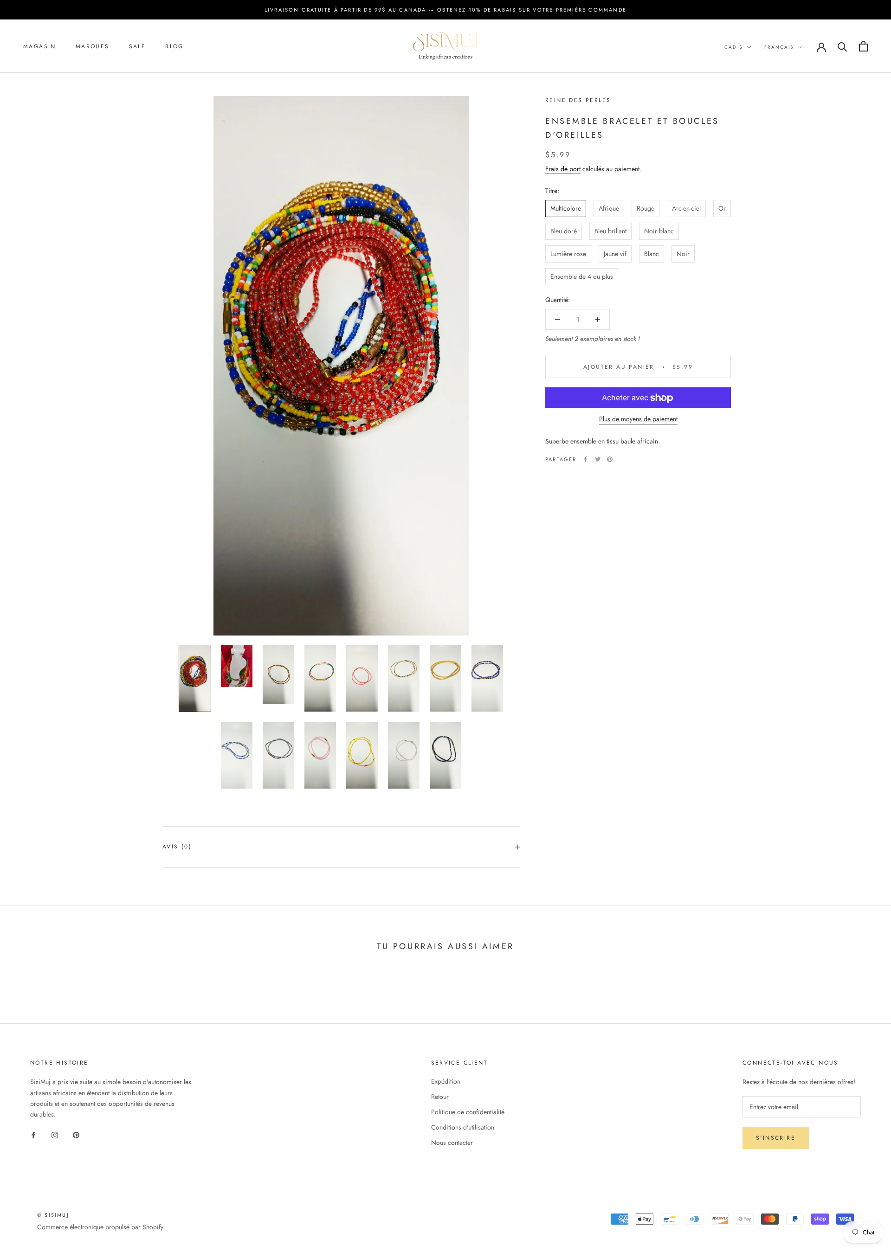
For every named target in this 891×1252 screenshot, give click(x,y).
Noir (683, 253)
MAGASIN (39, 46)
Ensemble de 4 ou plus (581, 276)
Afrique (609, 208)
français (779, 47)
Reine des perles (578, 100)
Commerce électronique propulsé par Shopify (100, 1227)
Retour (440, 1096)
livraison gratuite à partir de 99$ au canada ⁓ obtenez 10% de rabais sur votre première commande (445, 9)
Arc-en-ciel (686, 208)
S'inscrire (775, 1138)
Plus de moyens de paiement (638, 419)
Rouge (645, 208)
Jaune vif (615, 253)
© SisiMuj (53, 1215)
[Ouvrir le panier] (863, 46)
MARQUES (93, 46)
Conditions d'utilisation (462, 1127)
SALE (137, 46)
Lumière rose (568, 253)
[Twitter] (597, 459)
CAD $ (733, 47)
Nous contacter (452, 1142)
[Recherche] (842, 46)
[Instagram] (55, 1134)
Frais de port (563, 168)
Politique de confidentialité (467, 1112)
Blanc (651, 253)
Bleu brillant (610, 231)
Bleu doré (563, 231)
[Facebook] (585, 459)
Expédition (445, 1081)
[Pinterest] (610, 459)
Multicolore (565, 208)
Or (722, 208)
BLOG (174, 46)
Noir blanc (659, 231)
